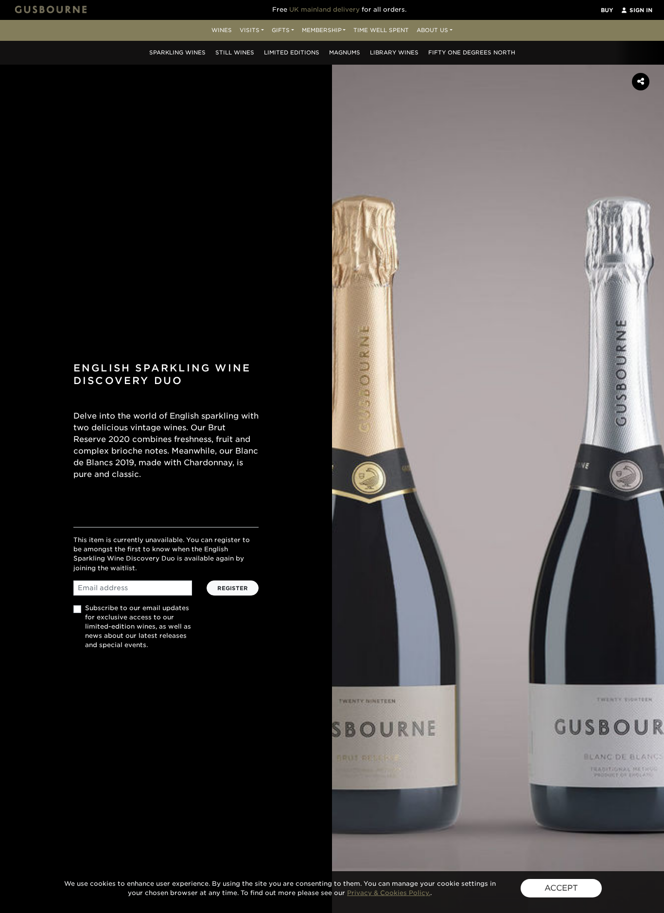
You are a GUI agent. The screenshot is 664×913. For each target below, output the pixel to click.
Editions (291, 52)
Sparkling (177, 52)
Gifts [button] (281, 30)
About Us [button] (432, 30)
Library (394, 52)
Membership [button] (322, 30)
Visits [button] (250, 30)
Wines (221, 30)
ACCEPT (561, 888)
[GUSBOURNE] (51, 9)
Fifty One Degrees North (471, 52)
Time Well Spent (381, 30)
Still (234, 52)
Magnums (344, 52)
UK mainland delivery (324, 9)
